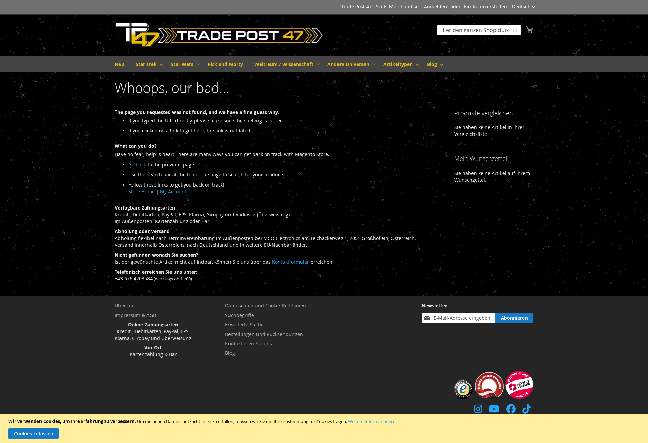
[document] (324, 428)
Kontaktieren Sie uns (248, 343)
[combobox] (479, 30)
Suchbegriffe (239, 315)
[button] (523, 7)
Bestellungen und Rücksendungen (264, 334)
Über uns (125, 305)
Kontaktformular (290, 262)
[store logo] (219, 35)
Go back (137, 164)
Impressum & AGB (135, 315)
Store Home (141, 191)
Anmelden (435, 6)
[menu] (324, 64)
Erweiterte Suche (244, 324)
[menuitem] (119, 64)
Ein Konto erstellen (485, 6)
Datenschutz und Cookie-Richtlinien (265, 305)
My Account (173, 191)
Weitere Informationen (371, 421)
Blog (230, 353)
